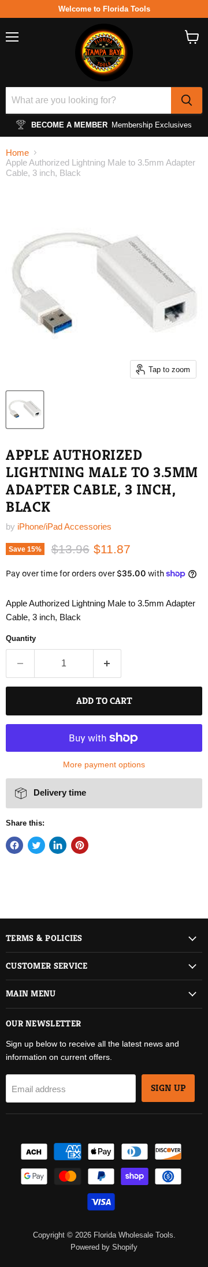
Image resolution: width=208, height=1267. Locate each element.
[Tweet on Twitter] (36, 845)
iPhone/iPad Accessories (64, 526)
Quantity (21, 638)
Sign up (168, 1088)
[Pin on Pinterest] (79, 845)
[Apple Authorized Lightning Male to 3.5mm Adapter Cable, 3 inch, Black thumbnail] (24, 409)
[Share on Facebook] (14, 845)
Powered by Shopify (104, 1247)
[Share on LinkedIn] (57, 845)
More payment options (104, 764)
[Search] (186, 100)
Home (17, 153)
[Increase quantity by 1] (108, 663)
